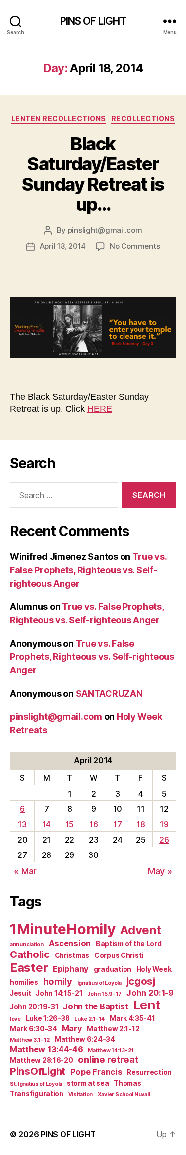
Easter (29, 967)
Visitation (80, 1094)
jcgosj (140, 981)
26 (164, 840)
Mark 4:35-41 (132, 1018)
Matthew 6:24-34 (85, 1039)
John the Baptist (95, 1006)
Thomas (127, 1083)
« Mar (25, 871)
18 (140, 824)
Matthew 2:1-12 (113, 1029)
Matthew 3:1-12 (30, 1040)
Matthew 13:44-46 (46, 1049)
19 (164, 824)
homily (57, 981)
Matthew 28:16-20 (41, 1060)
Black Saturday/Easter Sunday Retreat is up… (93, 174)
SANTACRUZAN (109, 693)
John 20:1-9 (150, 993)
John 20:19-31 (34, 1007)
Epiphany (71, 969)
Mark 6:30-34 (33, 1029)
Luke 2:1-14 (89, 1019)
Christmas (72, 955)
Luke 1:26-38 (48, 1018)
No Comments (135, 246)
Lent (146, 1005)
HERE (99, 409)
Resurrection (149, 1072)
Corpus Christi (118, 955)
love (15, 1019)
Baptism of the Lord (129, 944)
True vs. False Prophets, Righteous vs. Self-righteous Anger (88, 570)
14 (46, 824)
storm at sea (88, 1083)
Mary (72, 1028)
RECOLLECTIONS (143, 118)
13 (22, 824)
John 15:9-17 (104, 994)
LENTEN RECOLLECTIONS (58, 118)
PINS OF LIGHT (93, 21)
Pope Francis (96, 1072)
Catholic (30, 954)
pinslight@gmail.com (105, 230)
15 (69, 824)
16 (93, 824)
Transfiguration (36, 1094)
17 (117, 824)
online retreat (108, 1059)
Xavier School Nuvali (124, 1094)
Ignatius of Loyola (99, 983)
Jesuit (20, 993)
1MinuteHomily (63, 929)
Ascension (70, 943)
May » (160, 871)
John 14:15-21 (59, 993)
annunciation (27, 944)
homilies (24, 982)
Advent (140, 930)
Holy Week (154, 969)
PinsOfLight (37, 1071)
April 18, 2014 (63, 246)
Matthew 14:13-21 (111, 1050)
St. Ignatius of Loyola (36, 1084)
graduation (112, 969)
